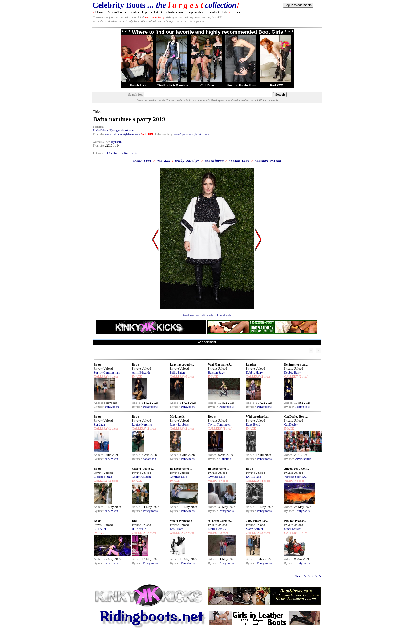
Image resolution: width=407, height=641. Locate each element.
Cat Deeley (291, 424)
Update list (150, 12)
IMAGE (137, 376)
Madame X (177, 416)
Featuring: (98, 126)
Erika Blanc (253, 476)
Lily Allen (100, 528)
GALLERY (101, 376)
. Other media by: (164, 134)
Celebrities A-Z (172, 12)
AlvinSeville (303, 458)
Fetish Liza (138, 85)
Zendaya (99, 424)
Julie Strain (139, 528)
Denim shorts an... (296, 364)
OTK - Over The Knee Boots (121, 153)
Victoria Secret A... (295, 476)
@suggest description (122, 130)
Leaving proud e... (182, 364)
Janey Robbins (179, 424)
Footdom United (268, 161)
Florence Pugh (103, 476)
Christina (225, 458)
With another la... (257, 416)
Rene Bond (253, 424)
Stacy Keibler (254, 528)
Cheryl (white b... (143, 468)
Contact (213, 12)
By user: (99, 406)
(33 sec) (222, 532)
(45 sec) (298, 480)
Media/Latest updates (123, 12)
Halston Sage (216, 372)
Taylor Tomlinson (219, 424)
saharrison (111, 458)
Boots (97, 364)
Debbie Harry (254, 372)
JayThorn (116, 142)
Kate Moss (176, 528)
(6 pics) (189, 376)
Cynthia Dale (178, 476)
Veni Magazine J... (220, 364)
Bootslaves (214, 161)
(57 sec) (222, 480)
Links (235, 12)
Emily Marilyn (187, 161)
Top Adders (195, 12)
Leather (251, 364)
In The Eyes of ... (181, 468)
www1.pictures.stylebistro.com (122, 134)
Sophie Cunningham (107, 372)
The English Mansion (172, 85)
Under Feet (142, 161)
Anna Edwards (141, 372)
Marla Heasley (217, 528)
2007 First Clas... (257, 520)
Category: (99, 153)
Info (225, 12)
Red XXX (276, 85)
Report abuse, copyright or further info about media (207, 315)
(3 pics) (265, 532)
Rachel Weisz (100, 130)
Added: (99, 402)
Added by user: (102, 142)
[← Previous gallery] (155, 285)
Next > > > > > (308, 576)
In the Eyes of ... (218, 468)
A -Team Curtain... (220, 520)
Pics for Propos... (295, 520)
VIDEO (212, 480)
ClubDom (207, 85)
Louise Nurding (142, 424)
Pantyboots (112, 406)
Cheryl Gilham (141, 476)
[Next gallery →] (258, 285)
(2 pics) (265, 376)
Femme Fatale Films (242, 85)
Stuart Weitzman (181, 520)
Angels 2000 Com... (296, 468)
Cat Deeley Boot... (296, 416)
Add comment (207, 342)
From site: (98, 134)
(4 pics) (113, 376)
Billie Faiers (177, 372)
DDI (134, 520)
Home (99, 12)
